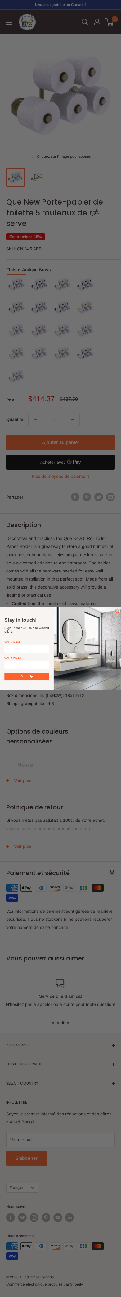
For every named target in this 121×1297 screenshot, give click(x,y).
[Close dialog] (117, 611)
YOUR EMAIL (13, 658)
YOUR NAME (12, 642)
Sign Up (27, 676)
